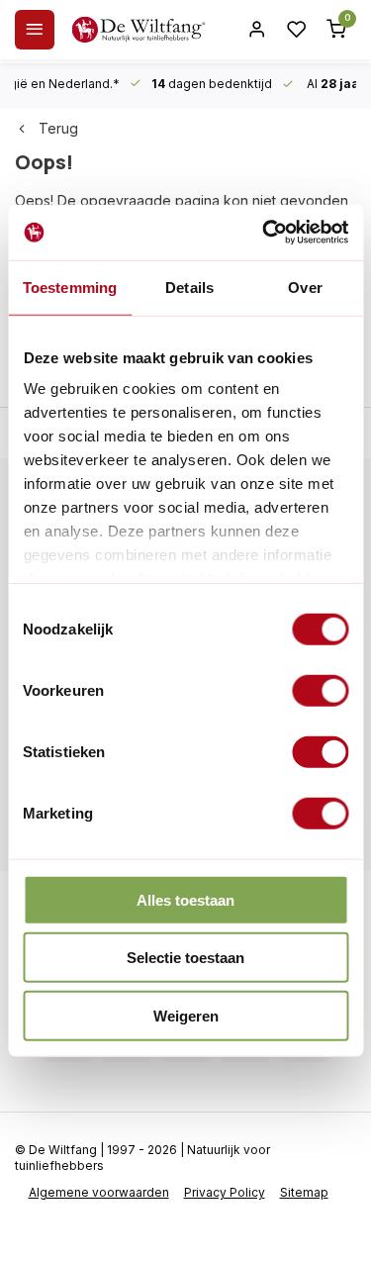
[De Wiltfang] (138, 29)
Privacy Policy (224, 1192)
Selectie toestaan (185, 957)
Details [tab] (189, 286)
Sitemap (304, 1192)
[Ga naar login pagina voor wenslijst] (297, 29)
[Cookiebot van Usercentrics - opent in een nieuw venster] (264, 232)
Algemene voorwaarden (99, 1192)
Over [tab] (305, 286)
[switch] (320, 690)
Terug (58, 128)
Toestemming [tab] (70, 286)
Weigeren (186, 1015)
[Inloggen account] (257, 29)
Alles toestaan (185, 899)
